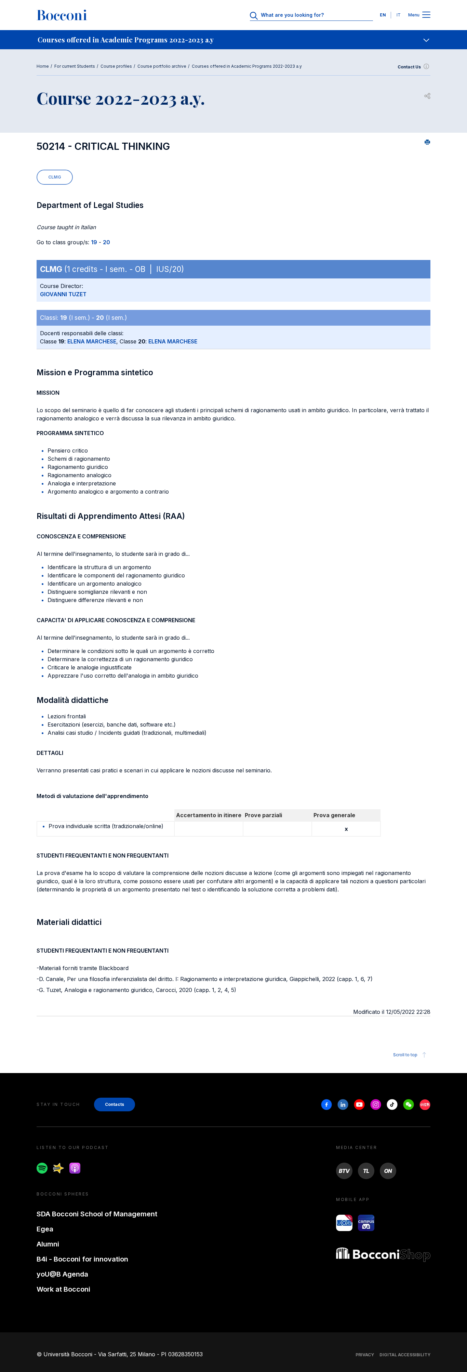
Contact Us (409, 66)
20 (106, 242)
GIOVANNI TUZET (63, 294)
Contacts (114, 1104)
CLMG (54, 177)
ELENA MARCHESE (91, 341)
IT (399, 14)
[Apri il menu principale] (426, 15)
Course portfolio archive (161, 66)
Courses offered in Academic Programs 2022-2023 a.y (247, 66)
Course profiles (116, 66)
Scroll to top (405, 1054)
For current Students (74, 66)
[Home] (62, 15)
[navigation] (233, 39)
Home (43, 66)
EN (383, 14)
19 (94, 242)
